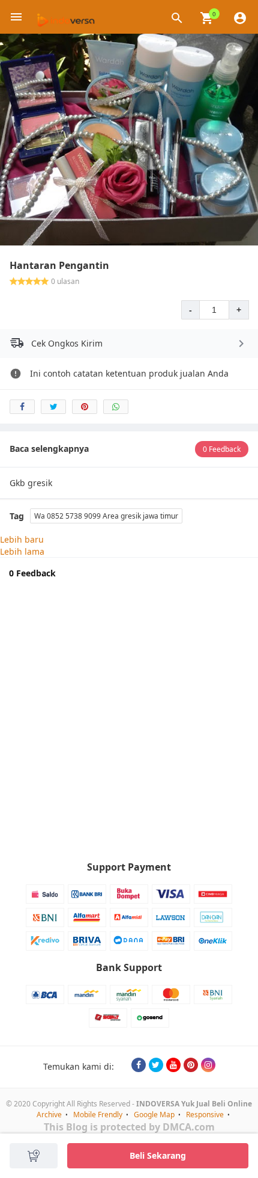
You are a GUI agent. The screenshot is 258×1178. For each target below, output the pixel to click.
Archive (49, 1114)
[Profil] (240, 17)
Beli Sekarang (158, 1155)
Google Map (154, 1114)
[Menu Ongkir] (241, 343)
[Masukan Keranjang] (34, 1155)
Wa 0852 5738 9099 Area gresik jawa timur (106, 516)
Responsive (205, 1114)
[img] (207, 18)
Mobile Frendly (97, 1114)
